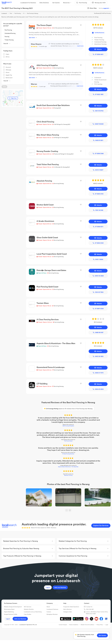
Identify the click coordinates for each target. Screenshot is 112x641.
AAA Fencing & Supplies (68, 425)
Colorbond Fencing (10, 33)
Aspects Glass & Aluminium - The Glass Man (68, 466)
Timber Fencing (9, 40)
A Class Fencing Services (68, 453)
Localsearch (4, 13)
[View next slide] (70, 510)
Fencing (7, 36)
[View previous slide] (66, 510)
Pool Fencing (18, 13)
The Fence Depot (68, 441)
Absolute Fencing (68, 475)
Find (11, 13)
